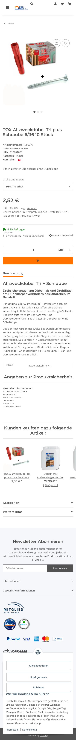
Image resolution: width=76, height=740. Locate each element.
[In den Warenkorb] (5, 33)
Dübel (19, 155)
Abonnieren (60, 568)
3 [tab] (41, 112)
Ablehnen (39, 687)
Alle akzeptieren (38, 665)
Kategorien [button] (11, 502)
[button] (36, 3)
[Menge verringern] (7, 250)
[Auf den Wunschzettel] (66, 43)
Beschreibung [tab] (13, 273)
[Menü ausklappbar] (7, 7)
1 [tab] (34, 112)
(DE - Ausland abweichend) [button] (31, 235)
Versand (32, 208)
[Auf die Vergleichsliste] (56, 43)
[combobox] (38, 186)
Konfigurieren (38, 677)
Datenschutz (29, 729)
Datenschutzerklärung (23, 552)
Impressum (12, 729)
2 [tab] (38, 112)
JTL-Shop (44, 735)
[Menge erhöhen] (69, 250)
